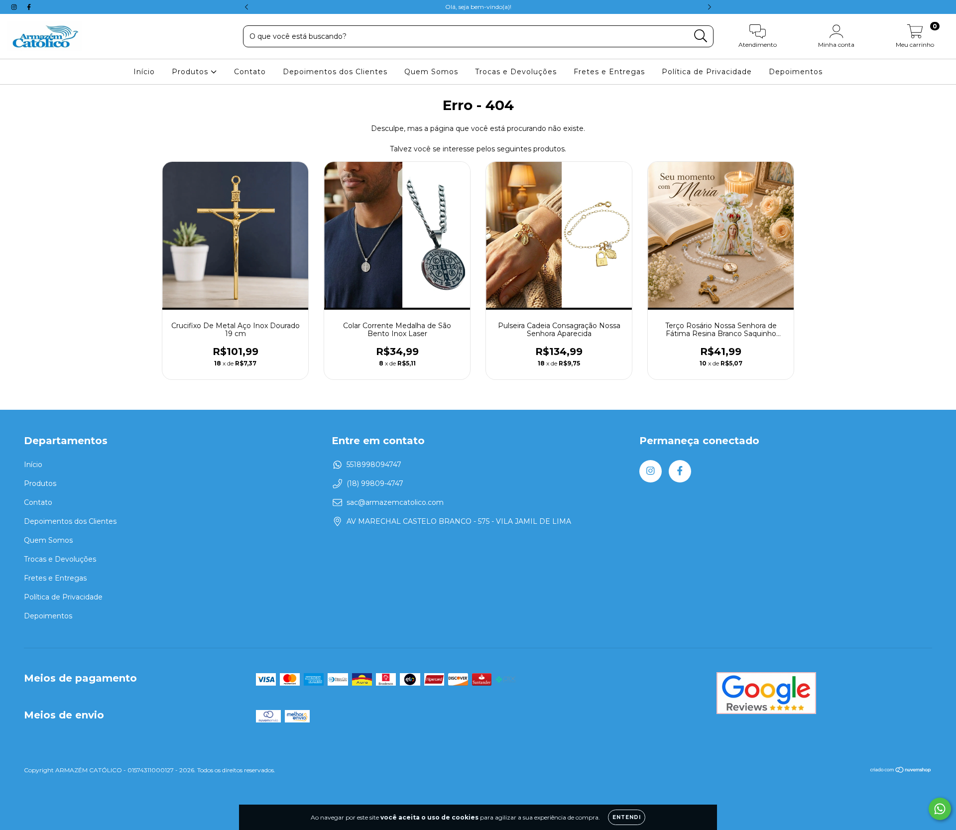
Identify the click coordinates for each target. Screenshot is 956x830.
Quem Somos (431, 71)
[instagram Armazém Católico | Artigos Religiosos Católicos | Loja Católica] (14, 6)
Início (144, 71)
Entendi (626, 817)
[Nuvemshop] (901, 771)
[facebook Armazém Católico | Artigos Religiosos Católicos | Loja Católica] (28, 6)
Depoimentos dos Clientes (335, 71)
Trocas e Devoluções (516, 71)
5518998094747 (374, 464)
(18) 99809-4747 (375, 483)
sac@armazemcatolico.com (395, 502)
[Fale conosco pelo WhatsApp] (940, 809)
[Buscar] (701, 36)
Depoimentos (796, 71)
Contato (250, 71)
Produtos (191, 71)
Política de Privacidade (707, 71)
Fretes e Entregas (609, 71)
